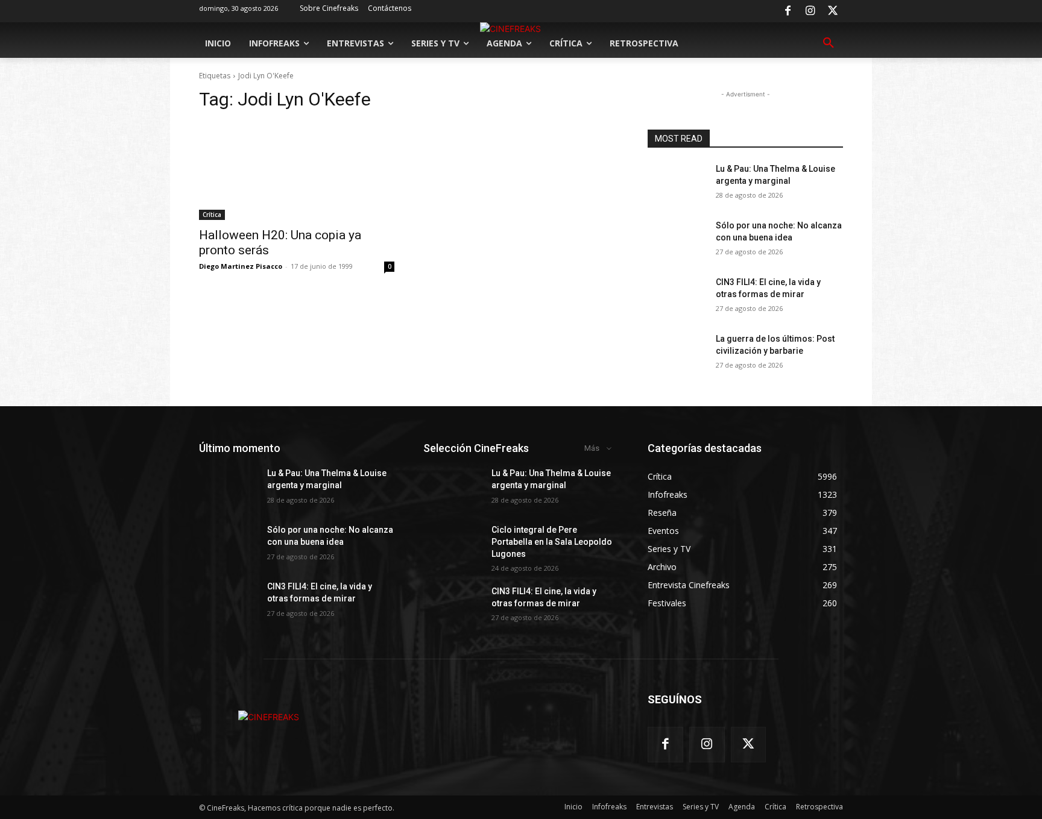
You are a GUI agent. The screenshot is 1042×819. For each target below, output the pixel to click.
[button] (828, 43)
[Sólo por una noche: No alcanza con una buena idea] (677, 240)
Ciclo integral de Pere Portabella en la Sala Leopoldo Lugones (551, 541)
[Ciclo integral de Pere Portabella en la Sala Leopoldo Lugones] (452, 544)
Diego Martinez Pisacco (240, 266)
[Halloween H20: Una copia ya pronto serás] (296, 171)
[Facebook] (787, 11)
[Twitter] (833, 11)
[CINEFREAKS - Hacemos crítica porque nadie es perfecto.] (268, 717)
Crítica (212, 214)
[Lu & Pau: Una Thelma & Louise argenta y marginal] (677, 183)
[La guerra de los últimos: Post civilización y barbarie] (677, 353)
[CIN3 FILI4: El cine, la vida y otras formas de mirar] (677, 297)
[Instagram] (810, 11)
